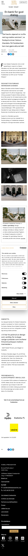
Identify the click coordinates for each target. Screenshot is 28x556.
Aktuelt (16, 7)
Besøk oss (4, 478)
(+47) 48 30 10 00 (8, 490)
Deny (14, 307)
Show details (20, 293)
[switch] (24, 278)
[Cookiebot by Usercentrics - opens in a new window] (20, 248)
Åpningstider (5, 481)
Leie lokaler (5, 512)
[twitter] (11, 54)
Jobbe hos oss (5, 508)
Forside (11, 7)
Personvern (5, 515)
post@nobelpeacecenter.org (12, 487)
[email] (13, 54)
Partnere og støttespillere (9, 502)
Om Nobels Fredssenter (8, 495)
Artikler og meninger (8, 498)
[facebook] (8, 54)
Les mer (23, 238)
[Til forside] (14, 2)
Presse (3, 505)
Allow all (14, 298)
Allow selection (14, 302)
